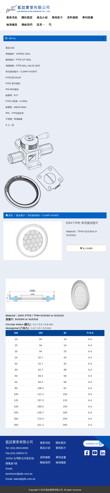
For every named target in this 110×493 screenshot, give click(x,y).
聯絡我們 (27, 24)
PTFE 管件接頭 (13, 83)
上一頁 (10, 125)
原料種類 (72, 17)
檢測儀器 (11, 24)
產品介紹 (42, 17)
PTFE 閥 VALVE (13, 77)
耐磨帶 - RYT (12, 95)
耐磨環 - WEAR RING (16, 107)
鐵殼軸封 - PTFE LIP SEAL (18, 59)
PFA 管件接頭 (12, 89)
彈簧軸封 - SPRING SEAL (18, 54)
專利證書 (87, 17)
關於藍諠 (27, 17)
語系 (40, 24)
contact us (93, 443)
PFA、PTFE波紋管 (15, 113)
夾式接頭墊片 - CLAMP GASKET (21, 71)
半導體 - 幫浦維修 (14, 119)
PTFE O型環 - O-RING (16, 101)
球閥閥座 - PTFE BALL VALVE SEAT (23, 65)
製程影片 (57, 17)
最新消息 (11, 17)
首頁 (10, 215)
